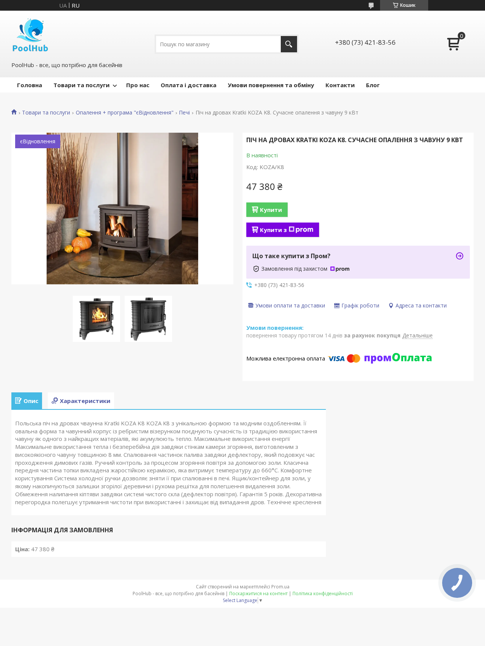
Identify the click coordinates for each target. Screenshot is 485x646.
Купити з (273, 230)
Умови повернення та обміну (271, 85)
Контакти (340, 85)
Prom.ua (280, 586)
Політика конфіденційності (323, 593)
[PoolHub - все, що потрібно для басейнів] (30, 35)
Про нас (137, 85)
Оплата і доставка (188, 85)
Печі (184, 112)
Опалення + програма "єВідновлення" (125, 112)
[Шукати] (289, 44)
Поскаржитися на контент (258, 593)
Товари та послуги (81, 85)
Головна (29, 85)
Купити (271, 209)
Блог (373, 85)
